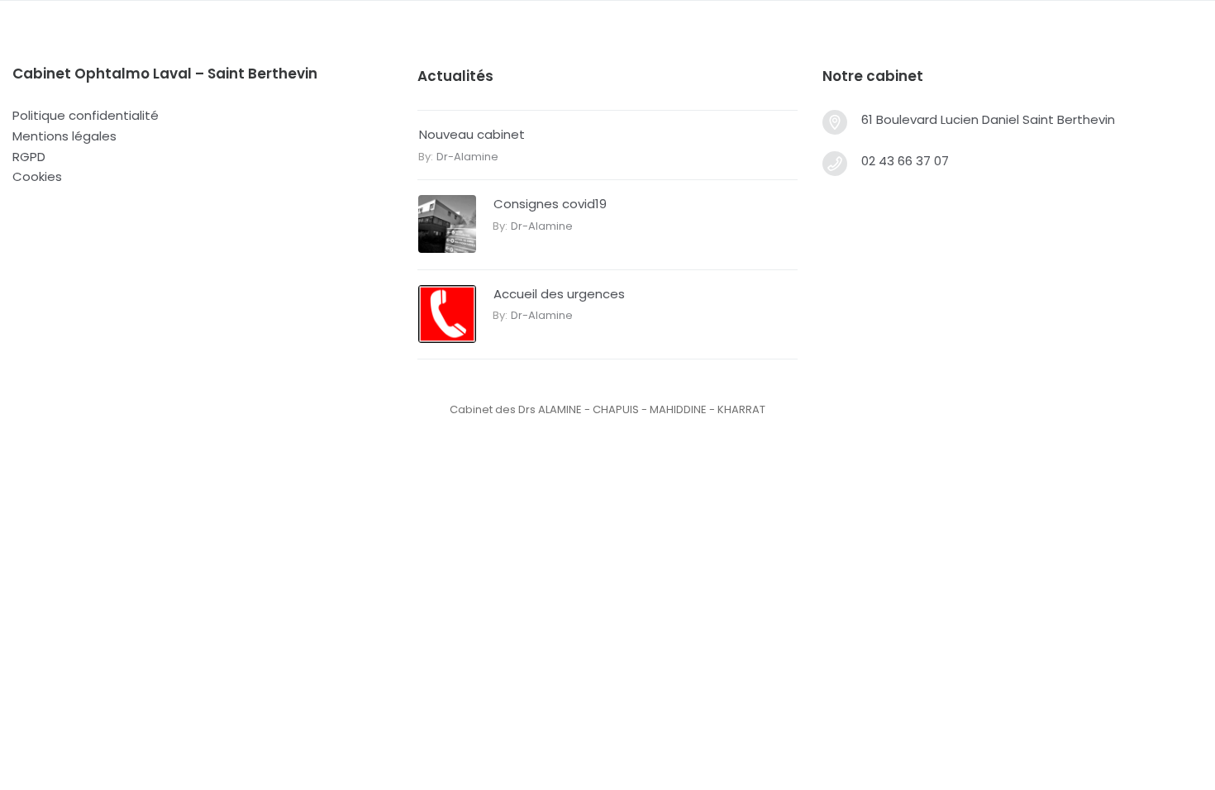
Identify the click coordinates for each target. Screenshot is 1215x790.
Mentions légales (64, 136)
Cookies (37, 176)
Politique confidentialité (85, 115)
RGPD (28, 156)
